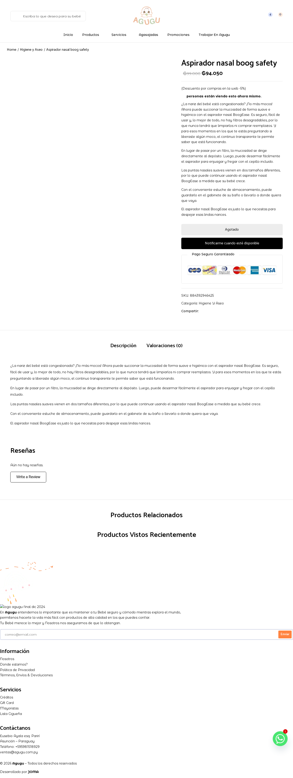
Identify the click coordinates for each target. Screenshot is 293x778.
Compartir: (190, 311)
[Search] (16, 16)
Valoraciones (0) (164, 346)
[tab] (123, 346)
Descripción (123, 346)
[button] (277, 16)
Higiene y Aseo (31, 50)
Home (11, 50)
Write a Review (28, 477)
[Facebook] (204, 311)
